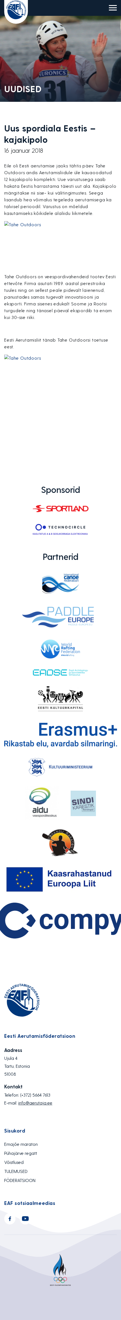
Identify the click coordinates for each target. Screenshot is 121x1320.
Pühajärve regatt (20, 1153)
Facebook (9, 1218)
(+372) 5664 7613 (35, 1094)
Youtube (25, 1218)
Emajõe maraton (21, 1144)
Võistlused (14, 1162)
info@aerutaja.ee (35, 1102)
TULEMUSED (16, 1171)
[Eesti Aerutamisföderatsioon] (16, 12)
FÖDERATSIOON (19, 1180)
